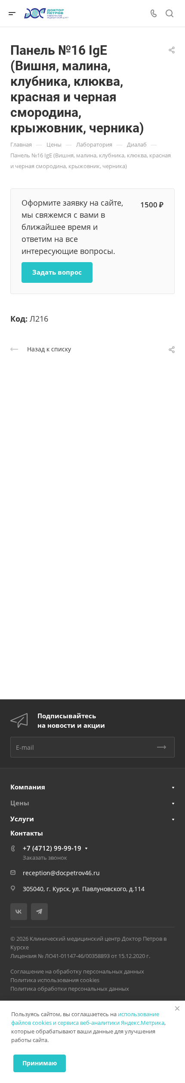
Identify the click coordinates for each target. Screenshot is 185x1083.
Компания (27, 787)
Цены (19, 802)
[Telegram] (39, 911)
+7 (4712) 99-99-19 (52, 848)
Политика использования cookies (54, 980)
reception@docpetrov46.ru (61, 873)
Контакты (26, 833)
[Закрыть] (177, 1008)
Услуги (22, 818)
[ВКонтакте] (18, 911)
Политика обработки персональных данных (69, 988)
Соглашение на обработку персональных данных (77, 971)
